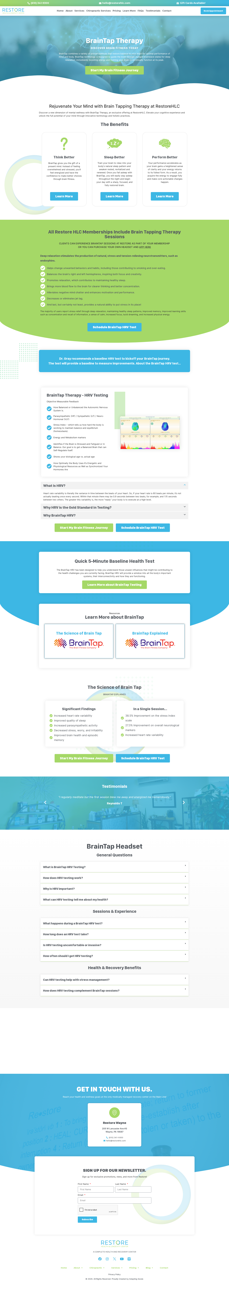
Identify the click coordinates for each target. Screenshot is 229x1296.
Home (60, 11)
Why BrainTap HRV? (59, 515)
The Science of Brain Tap (79, 633)
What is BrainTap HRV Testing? (64, 867)
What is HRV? (54, 485)
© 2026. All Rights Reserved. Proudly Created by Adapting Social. (114, 1279)
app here (145, 247)
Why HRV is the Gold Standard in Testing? (77, 507)
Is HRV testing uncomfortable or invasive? (72, 945)
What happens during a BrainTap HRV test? (72, 923)
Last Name (121, 1184)
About (69, 11)
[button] (114, 485)
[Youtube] (121, 1259)
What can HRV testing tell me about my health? (75, 899)
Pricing (117, 11)
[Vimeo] (129, 1259)
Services (79, 11)
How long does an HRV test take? (66, 934)
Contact (166, 11)
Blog (148, 1268)
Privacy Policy (114, 1274)
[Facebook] (100, 1259)
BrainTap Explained (150, 633)
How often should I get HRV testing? (68, 956)
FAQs (141, 11)
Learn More (129, 11)
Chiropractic (95, 1268)
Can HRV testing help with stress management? (76, 980)
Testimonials (153, 11)
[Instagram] (107, 1259)
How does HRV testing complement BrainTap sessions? (81, 990)
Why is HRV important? (59, 889)
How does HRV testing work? (63, 878)
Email (81, 1195)
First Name (83, 1184)
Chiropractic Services (98, 11)
